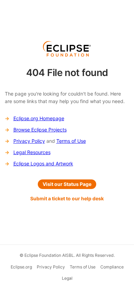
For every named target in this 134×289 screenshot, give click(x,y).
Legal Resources (32, 152)
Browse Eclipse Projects (40, 130)
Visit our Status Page (67, 184)
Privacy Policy (29, 141)
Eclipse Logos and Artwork (43, 163)
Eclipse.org (21, 266)
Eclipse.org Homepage (38, 118)
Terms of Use (71, 141)
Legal (67, 278)
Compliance (112, 266)
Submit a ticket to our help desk (67, 198)
